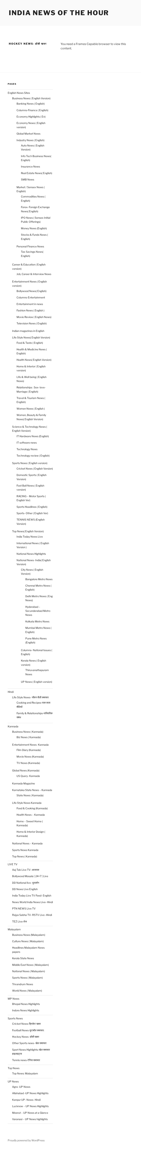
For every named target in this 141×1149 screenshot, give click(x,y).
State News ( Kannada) (30, 795)
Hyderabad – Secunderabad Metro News (37, 611)
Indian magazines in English (28, 330)
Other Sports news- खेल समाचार (29, 1043)
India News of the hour (59, 13)
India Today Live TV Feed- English (31, 895)
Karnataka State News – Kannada (32, 790)
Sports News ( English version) (29, 463)
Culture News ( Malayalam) (28, 941)
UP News (13, 1081)
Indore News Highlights (25, 1010)
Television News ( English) (32, 323)
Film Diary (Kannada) (29, 749)
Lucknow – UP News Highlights (30, 1106)
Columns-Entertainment (31, 297)
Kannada (13, 726)
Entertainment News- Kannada (30, 744)
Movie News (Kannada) (30, 756)
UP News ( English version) (36, 681)
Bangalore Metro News (39, 579)
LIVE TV (12, 864)
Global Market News (28, 133)
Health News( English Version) (34, 359)
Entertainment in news (30, 304)
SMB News (27, 179)
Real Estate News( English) (36, 173)
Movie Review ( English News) (34, 317)
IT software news (27, 442)
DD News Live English (25, 889)
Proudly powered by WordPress (26, 1140)
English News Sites (19, 92)
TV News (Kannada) (28, 762)
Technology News (27, 449)
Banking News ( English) (31, 103)
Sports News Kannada (25, 850)
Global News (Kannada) (25, 770)
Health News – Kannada (31, 814)
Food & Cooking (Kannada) (32, 808)
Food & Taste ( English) (30, 342)
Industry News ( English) (30, 140)
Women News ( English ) (31, 408)
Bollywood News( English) (31, 291)
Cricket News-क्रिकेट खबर (26, 1023)
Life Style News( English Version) (31, 337)
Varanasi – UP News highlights (30, 1119)
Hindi (11, 691)
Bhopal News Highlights (26, 1003)
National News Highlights (31, 553)
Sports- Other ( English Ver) (32, 513)
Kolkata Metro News (37, 621)
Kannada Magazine (23, 783)
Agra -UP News (21, 1086)
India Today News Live (30, 536)
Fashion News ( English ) (30, 310)
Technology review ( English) (33, 455)
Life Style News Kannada (26, 802)
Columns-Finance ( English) (32, 110)
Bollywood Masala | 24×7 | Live (30, 876)
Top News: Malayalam (25, 1073)
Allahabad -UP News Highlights (30, 1093)
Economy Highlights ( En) (31, 116)
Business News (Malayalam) (28, 934)
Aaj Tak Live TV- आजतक (25, 869)
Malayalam (14, 929)
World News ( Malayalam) (27, 990)
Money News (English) (34, 228)
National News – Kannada (27, 843)
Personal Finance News (30, 246)
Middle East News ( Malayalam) (30, 964)
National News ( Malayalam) (28, 971)
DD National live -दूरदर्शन (25, 882)
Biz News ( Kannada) (29, 737)
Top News (13, 1068)
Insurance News (30, 166)
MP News (13, 998)
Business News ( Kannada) (27, 731)
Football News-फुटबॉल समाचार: (28, 1030)
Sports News (15, 1018)
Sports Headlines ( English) (32, 506)
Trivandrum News (22, 984)
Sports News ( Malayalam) (27, 977)
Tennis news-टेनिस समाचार (26, 1060)
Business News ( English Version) (31, 98)
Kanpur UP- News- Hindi (26, 1099)
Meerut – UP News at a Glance (30, 1112)
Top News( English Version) (28, 531)
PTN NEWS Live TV (24, 908)
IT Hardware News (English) (33, 436)
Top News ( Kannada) (24, 856)
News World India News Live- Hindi (32, 902)
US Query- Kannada (28, 775)
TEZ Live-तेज (19, 921)
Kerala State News (23, 958)
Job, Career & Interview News (34, 274)
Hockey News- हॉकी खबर (25, 1036)
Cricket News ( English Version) (35, 468)
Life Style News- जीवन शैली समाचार (30, 697)
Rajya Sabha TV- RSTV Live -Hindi (32, 914)
